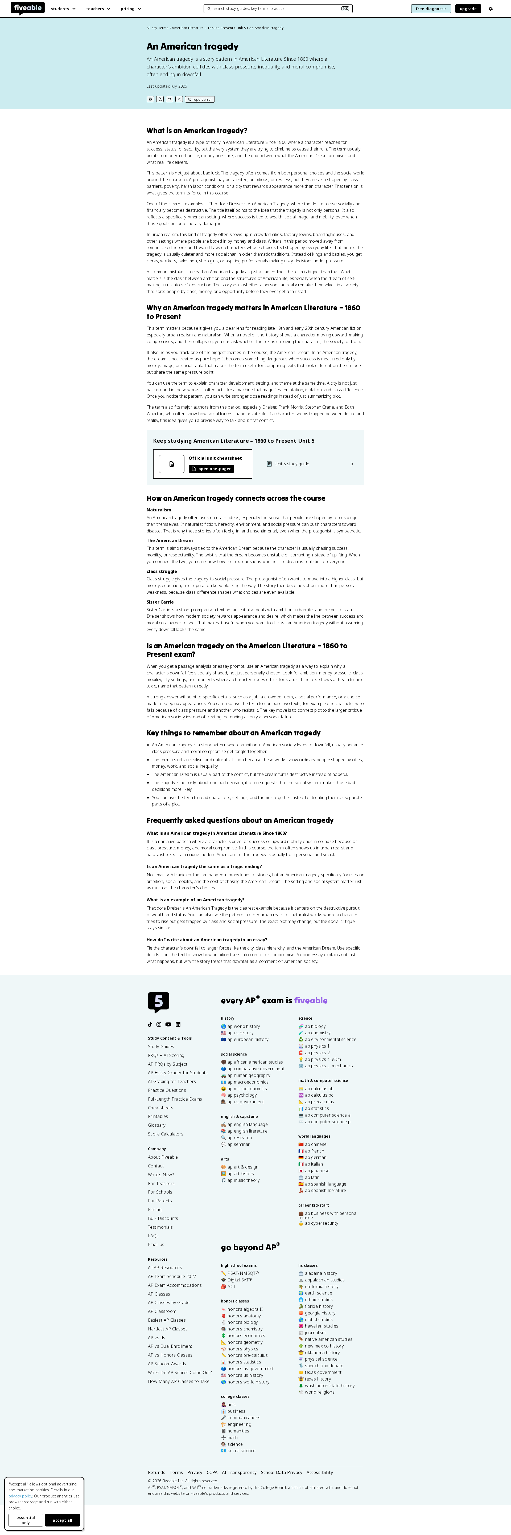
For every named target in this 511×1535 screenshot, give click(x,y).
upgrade (468, 8)
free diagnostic (431, 8)
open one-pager (215, 468)
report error (202, 99)
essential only (26, 1520)
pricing (127, 8)
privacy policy (20, 1496)
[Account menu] (490, 8)
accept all (62, 1520)
